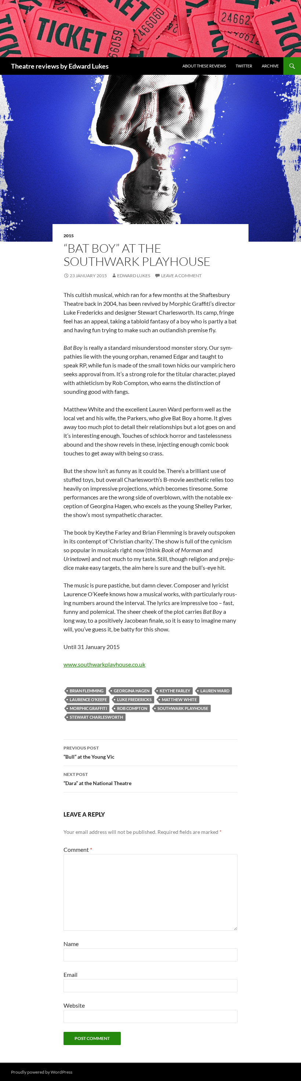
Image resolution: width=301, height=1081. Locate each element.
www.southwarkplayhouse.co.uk (104, 664)
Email (70, 974)
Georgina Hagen (131, 690)
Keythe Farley (175, 690)
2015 (69, 235)
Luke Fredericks (134, 699)
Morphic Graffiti (88, 708)
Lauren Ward (214, 690)
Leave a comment (181, 275)
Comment (78, 849)
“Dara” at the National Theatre (97, 779)
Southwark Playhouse (182, 708)
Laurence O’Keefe (88, 699)
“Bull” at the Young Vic (89, 752)
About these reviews (204, 65)
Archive (270, 65)
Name (71, 943)
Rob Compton (132, 708)
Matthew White (179, 699)
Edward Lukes (133, 275)
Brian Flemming (87, 690)
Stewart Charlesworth (96, 717)
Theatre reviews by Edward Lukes (60, 66)
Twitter (244, 65)
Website (74, 1005)
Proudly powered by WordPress (41, 1072)
